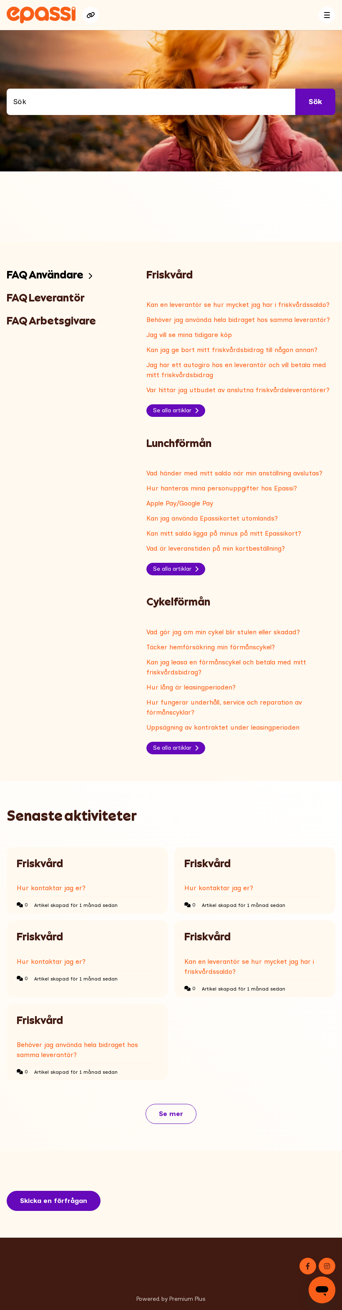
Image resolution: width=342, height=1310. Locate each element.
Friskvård (40, 863)
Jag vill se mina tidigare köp (189, 335)
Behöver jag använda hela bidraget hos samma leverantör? (238, 320)
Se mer (177, 1116)
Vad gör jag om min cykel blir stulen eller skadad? (223, 632)
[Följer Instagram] (327, 1266)
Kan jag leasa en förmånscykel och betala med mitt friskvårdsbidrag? (226, 667)
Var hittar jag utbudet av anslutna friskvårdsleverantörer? (237, 390)
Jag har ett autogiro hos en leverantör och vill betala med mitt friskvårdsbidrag (236, 370)
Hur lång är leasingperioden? (191, 687)
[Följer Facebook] (307, 1266)
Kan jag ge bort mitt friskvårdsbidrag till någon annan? (231, 350)
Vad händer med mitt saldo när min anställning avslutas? (234, 473)
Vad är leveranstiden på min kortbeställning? (215, 548)
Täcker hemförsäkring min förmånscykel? (210, 647)
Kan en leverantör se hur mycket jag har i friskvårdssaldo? (237, 305)
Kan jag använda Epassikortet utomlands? (212, 518)
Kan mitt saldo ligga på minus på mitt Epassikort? (223, 533)
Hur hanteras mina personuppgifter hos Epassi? (221, 488)
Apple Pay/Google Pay (179, 503)
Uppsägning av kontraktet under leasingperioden (222, 727)
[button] (327, 15)
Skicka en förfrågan (53, 1201)
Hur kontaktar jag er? (51, 888)
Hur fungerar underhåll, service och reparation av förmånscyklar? (224, 707)
